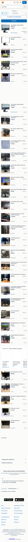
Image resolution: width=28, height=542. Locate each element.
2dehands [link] (3, 522)
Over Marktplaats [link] (5, 517)
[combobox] (12, 7)
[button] (17, 2)
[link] (2, 2)
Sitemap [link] (3, 524)
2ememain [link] (16, 522)
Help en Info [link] (17, 508)
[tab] (2, 13)
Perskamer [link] (3, 519)
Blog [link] (2, 505)
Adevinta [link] (16, 519)
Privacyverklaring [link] (18, 510)
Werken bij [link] (16, 517)
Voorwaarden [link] (4, 510)
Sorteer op (14, 10)
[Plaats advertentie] (24, 2)
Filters (14, 20)
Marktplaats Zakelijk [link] (19, 505)
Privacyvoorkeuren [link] (18, 513)
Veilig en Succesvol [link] (5, 508)
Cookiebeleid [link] (4, 513)
